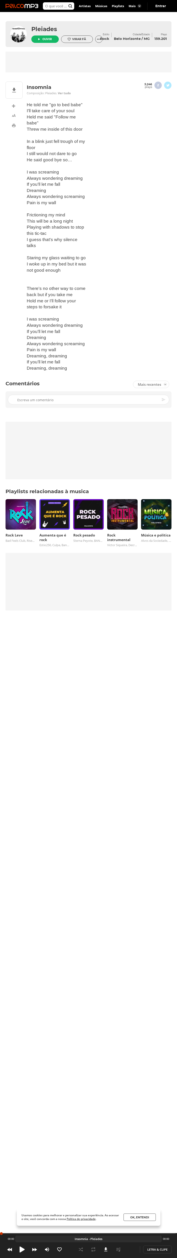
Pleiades (44, 29)
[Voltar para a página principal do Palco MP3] (23, 6)
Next (34, 1249)
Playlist (118, 1249)
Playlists (118, 6)
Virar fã (79, 39)
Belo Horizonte (127, 38)
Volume (47, 1249)
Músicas (101, 6)
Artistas (85, 6)
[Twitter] (167, 85)
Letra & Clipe (157, 1249)
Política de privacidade (81, 1219)
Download (106, 1249)
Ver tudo (64, 93)
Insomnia (81, 1239)
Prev (9, 1249)
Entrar (160, 6)
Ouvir (47, 39)
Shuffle (81, 1249)
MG (147, 38)
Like (59, 1249)
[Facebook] (158, 85)
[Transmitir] (130, 1249)
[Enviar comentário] (164, 399)
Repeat (93, 1249)
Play (22, 1249)
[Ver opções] (99, 39)
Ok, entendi (139, 1217)
